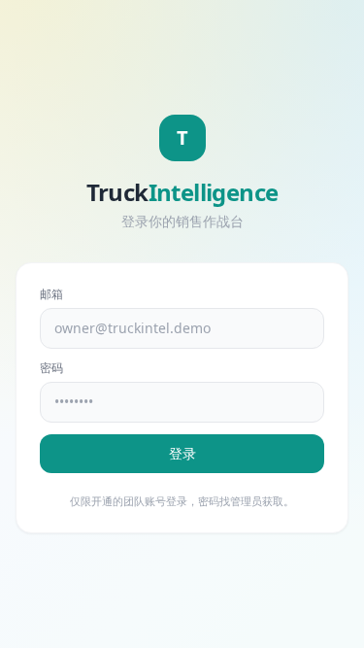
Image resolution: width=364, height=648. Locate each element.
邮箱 (51, 294)
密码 (51, 368)
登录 (182, 453)
